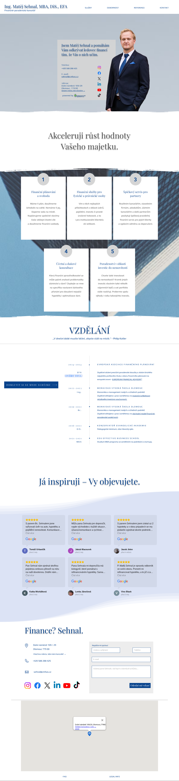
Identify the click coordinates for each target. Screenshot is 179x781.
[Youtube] (99, 90)
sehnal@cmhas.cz (42, 672)
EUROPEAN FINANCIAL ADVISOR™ (127, 379)
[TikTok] (99, 95)
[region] (43, 208)
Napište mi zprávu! (100, 645)
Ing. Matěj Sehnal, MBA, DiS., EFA (35, 6)
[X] (99, 79)
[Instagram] (99, 67)
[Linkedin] (99, 84)
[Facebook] (99, 73)
